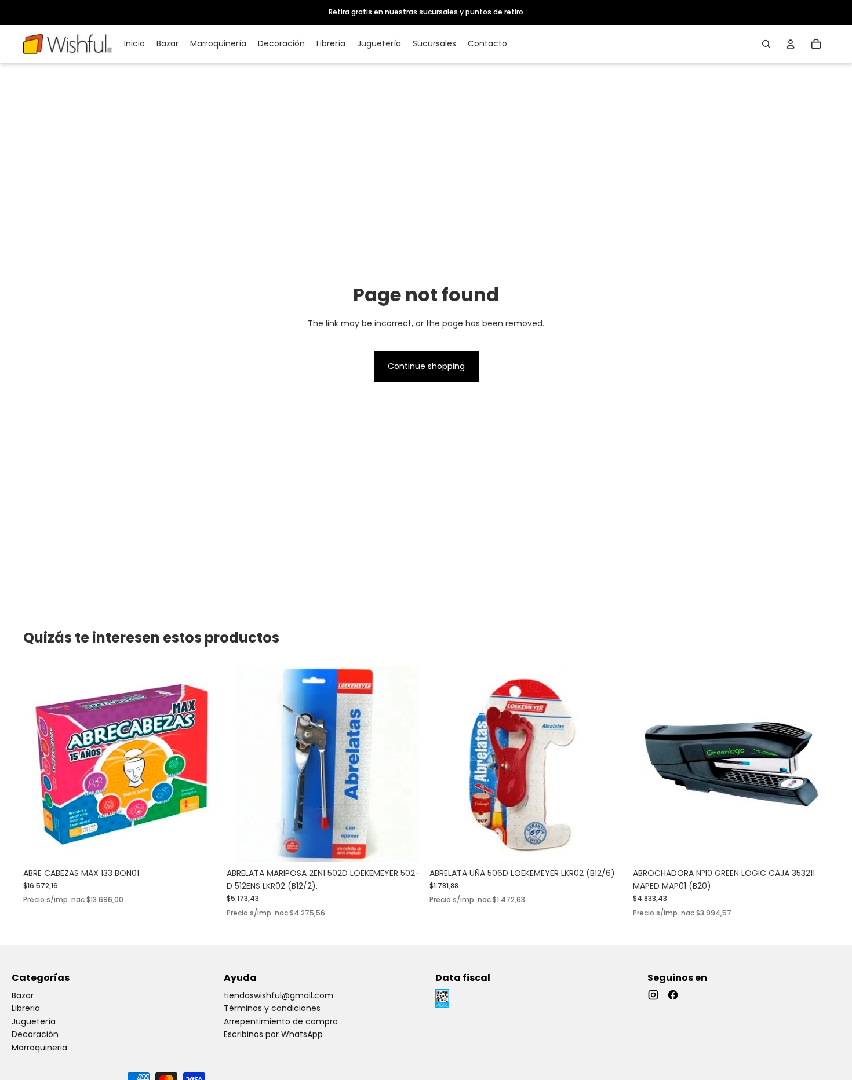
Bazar (23, 995)
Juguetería (34, 1021)
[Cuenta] (790, 44)
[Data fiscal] (442, 998)
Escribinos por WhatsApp (273, 1034)
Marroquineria (39, 1047)
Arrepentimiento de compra (281, 1021)
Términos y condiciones (272, 1008)
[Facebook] (673, 995)
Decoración (35, 1034)
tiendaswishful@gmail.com (278, 995)
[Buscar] (766, 44)
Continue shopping (426, 366)
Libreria (26, 1008)
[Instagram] (653, 995)
